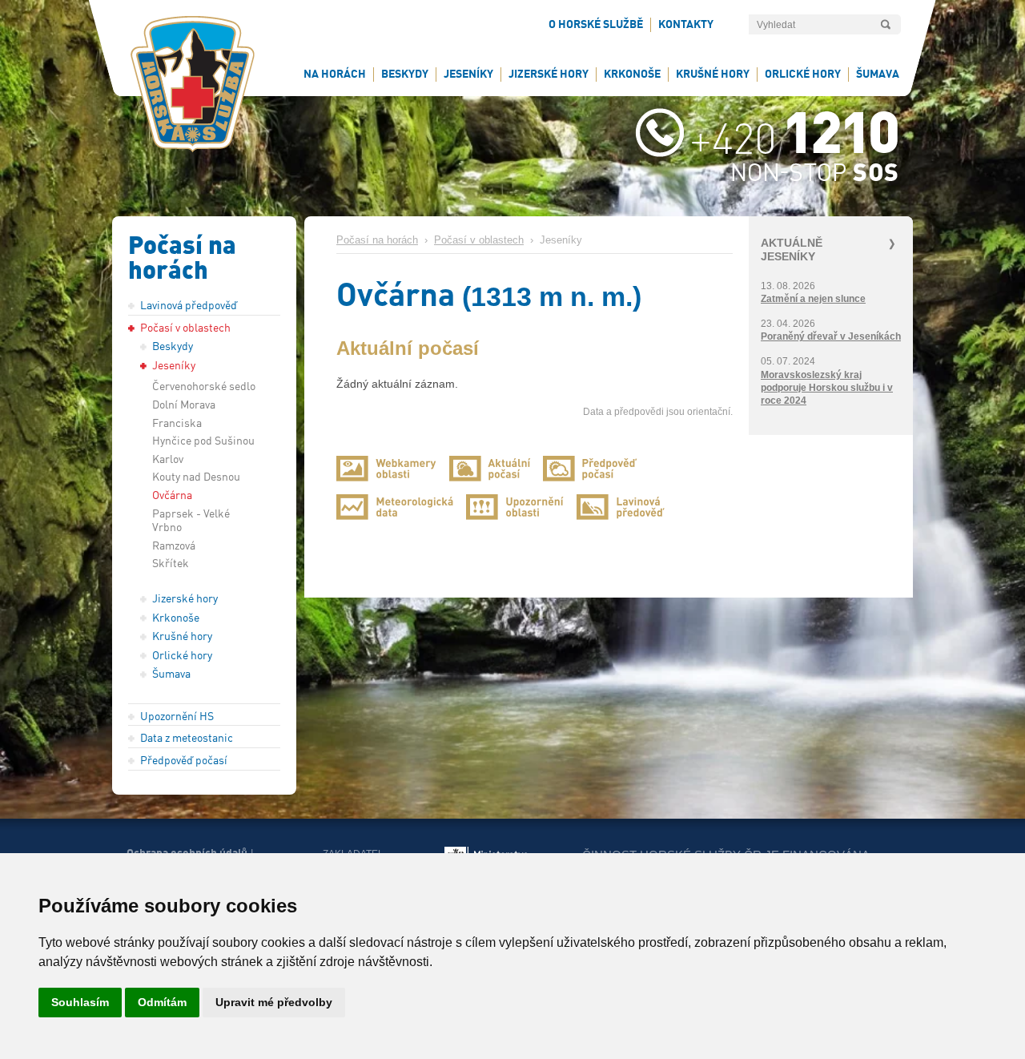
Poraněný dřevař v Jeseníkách (831, 336)
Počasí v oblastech (479, 240)
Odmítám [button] (162, 1002)
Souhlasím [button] (80, 1002)
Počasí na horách (377, 240)
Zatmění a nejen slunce (813, 298)
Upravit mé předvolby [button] (273, 1002)
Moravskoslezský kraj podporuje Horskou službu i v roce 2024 (827, 387)
